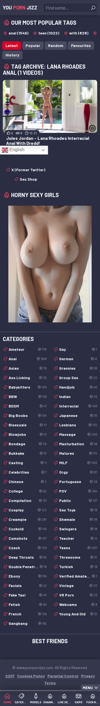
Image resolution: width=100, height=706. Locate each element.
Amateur (28, 349)
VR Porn (78, 595)
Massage (78, 434)
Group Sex (78, 377)
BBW (28, 396)
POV (78, 491)
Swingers (78, 528)
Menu (88, 687)
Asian (28, 368)
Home (7, 702)
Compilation (28, 500)
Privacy (88, 675)
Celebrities (28, 472)
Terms (50, 682)
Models (35, 702)
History (12, 55)
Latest (12, 45)
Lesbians (78, 424)
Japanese (78, 415)
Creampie (28, 519)
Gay (78, 349)
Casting (28, 462)
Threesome (78, 557)
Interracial (78, 406)
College (28, 491)
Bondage (28, 443)
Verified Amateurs (78, 576)
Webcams (78, 604)
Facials (28, 585)
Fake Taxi (28, 595)
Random (55, 45)
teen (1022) (48, 33)
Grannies (78, 368)
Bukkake (28, 453)
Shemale (78, 519)
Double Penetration (28, 566)
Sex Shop (28, 179)
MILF (78, 462)
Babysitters (28, 387)
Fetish (28, 604)
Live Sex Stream (64, 702)
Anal (28, 358)
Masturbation (78, 443)
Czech (28, 547)
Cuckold (28, 528)
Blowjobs (28, 434)
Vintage (78, 585)
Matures (78, 453)
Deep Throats (28, 557)
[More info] (92, 128)
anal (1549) (18, 33)
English (16, 149)
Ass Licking (28, 377)
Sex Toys (78, 510)
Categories (21, 702)
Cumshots (28, 538)
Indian (78, 396)
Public (78, 500)
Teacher (78, 538)
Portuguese (78, 481)
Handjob (78, 387)
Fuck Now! (92, 702)
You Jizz (20, 7)
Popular (33, 45)
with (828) (78, 33)
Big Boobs (28, 415)
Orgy (78, 472)
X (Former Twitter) (28, 169)
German (78, 358)
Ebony (28, 576)
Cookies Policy (31, 675)
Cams (78, 702)
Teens (78, 547)
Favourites (81, 45)
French (28, 613)
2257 (9, 675)
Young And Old (78, 613)
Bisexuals (28, 424)
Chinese (28, 481)
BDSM (28, 406)
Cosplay (28, 510)
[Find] (93, 8)
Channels (49, 702)
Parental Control (63, 675)
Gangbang (28, 623)
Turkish (78, 566)
